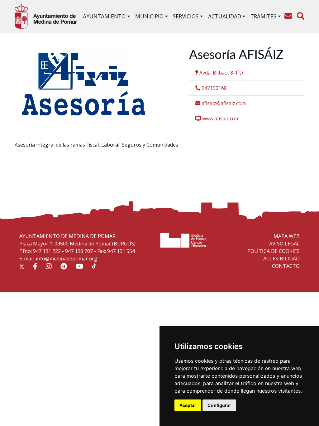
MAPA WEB (287, 236)
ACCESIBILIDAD (281, 258)
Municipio (149, 16)
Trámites (263, 16)
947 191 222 (47, 251)
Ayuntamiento (104, 16)
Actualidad (224, 16)
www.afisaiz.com (220, 118)
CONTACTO (286, 266)
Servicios (185, 16)
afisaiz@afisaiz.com (223, 103)
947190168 (213, 88)
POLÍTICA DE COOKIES (273, 251)
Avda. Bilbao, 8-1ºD (220, 72)
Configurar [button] (219, 405)
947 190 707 (79, 251)
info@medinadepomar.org (66, 258)
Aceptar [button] (187, 405)
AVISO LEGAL (284, 243)
